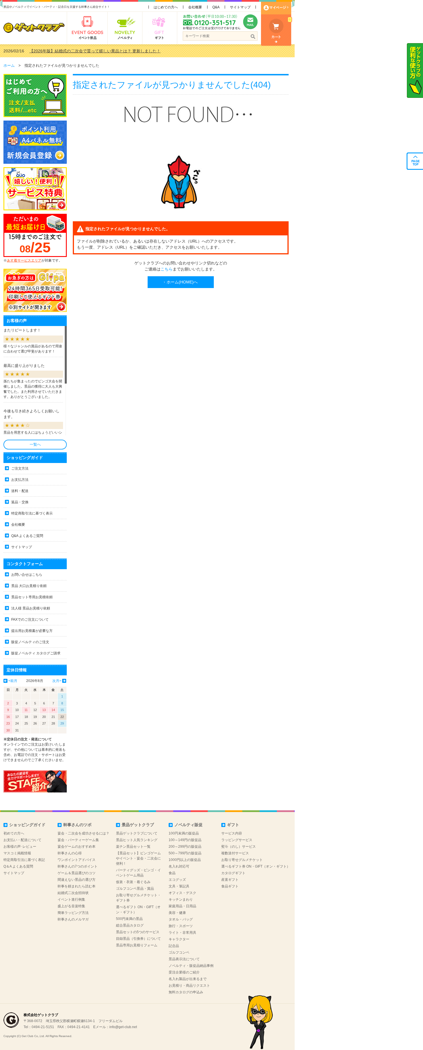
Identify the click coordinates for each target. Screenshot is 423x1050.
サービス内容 (231, 833)
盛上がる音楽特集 (71, 906)
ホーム (9, 65)
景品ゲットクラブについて (136, 833)
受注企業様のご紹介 (184, 972)
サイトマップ (240, 7)
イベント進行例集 (71, 899)
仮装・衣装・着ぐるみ (133, 882)
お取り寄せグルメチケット (242, 860)
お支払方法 (19, 480)
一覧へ (35, 444)
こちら (167, 269)
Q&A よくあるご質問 (27, 536)
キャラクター (179, 939)
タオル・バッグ (181, 919)
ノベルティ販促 (188, 824)
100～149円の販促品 (185, 840)
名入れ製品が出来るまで (188, 979)
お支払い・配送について (22, 840)
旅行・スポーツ (181, 926)
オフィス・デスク (182, 893)
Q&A (216, 7)
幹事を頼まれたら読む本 (77, 886)
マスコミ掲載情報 (17, 853)
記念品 (174, 946)
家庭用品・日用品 (182, 906)
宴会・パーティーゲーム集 (78, 840)
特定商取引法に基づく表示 (32, 513)
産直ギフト (230, 880)
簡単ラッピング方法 (73, 913)
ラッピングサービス (236, 840)
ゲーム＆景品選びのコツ (77, 873)
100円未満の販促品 (184, 833)
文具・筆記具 (179, 886)
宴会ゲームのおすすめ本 (77, 847)
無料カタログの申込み (186, 992)
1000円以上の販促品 (185, 860)
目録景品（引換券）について (138, 939)
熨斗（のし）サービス (238, 847)
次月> (56, 681)
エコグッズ (177, 880)
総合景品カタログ (130, 925)
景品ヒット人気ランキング (136, 840)
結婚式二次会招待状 (73, 893)
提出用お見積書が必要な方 (32, 631)
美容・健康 (177, 913)
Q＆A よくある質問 (18, 866)
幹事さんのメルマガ (73, 919)
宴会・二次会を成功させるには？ (83, 833)
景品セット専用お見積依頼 (32, 597)
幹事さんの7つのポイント (78, 866)
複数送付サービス (235, 853)
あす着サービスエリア (24, 260)
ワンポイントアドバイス (77, 860)
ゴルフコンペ (179, 952)
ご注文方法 (19, 468)
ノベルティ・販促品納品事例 (191, 966)
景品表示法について (184, 959)
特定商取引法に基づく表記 (24, 860)
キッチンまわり (181, 899)
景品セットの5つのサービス (137, 932)
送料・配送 (19, 491)
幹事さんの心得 (70, 853)
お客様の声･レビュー (19, 847)
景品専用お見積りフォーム (136, 945)
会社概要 (195, 7)
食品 (172, 873)
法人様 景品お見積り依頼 (30, 608)
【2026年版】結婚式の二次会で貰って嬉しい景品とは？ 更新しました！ (95, 51)
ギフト (233, 824)
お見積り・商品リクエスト (189, 986)
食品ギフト (230, 886)
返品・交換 (19, 502)
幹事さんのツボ (77, 824)
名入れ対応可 (179, 866)
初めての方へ (13, 833)
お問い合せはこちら (26, 575)
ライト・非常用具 (182, 933)
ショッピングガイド (27, 824)
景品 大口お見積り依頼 (29, 586)
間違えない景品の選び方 (77, 880)
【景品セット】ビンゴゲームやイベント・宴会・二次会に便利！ (138, 858)
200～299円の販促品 (185, 847)
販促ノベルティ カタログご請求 (35, 653)
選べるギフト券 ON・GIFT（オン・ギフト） (255, 866)
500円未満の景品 (129, 919)
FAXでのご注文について (30, 620)
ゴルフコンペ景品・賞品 (135, 889)
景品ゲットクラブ (138, 824)
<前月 (12, 681)
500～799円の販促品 (185, 853)
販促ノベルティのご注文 (30, 642)
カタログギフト (233, 873)
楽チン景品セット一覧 (133, 847)
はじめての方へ (166, 7)
